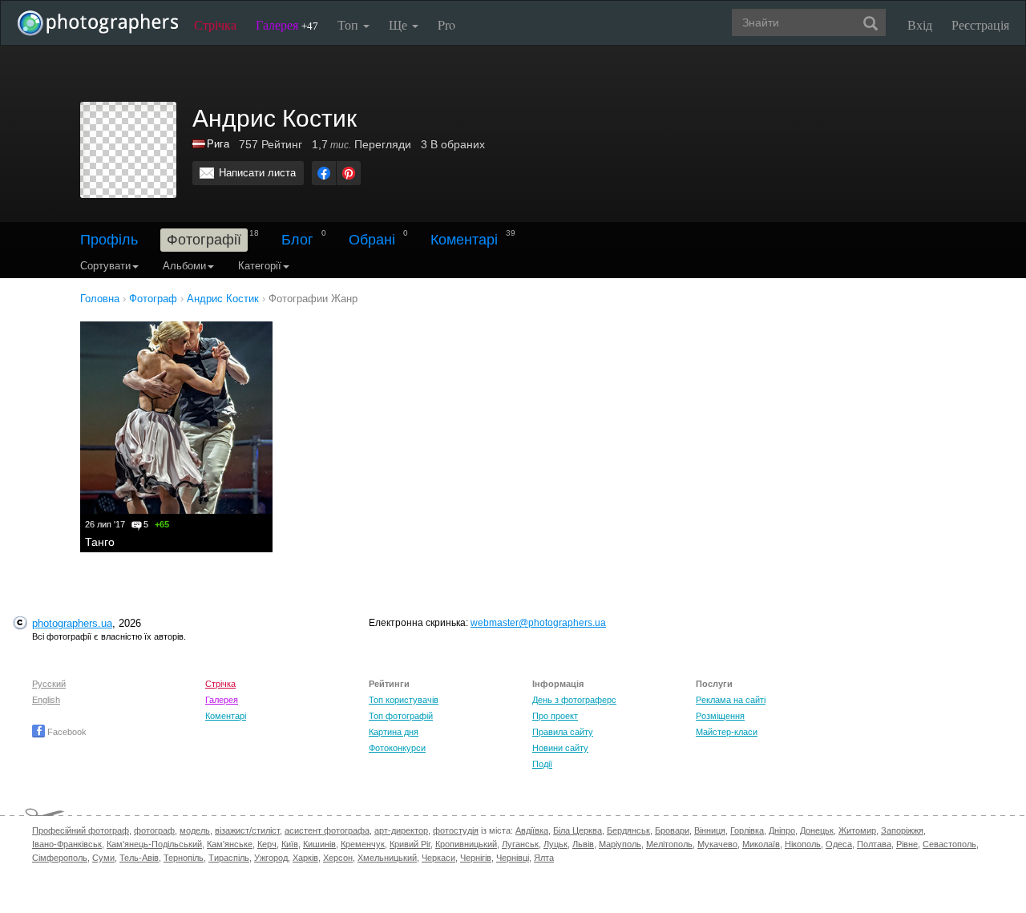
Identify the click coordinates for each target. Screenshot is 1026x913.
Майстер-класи (726, 732)
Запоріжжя (902, 830)
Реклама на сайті (730, 700)
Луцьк (555, 844)
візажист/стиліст (247, 830)
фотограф (154, 830)
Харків (305, 858)
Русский (49, 684)
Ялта (544, 858)
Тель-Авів (139, 858)
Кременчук (363, 844)
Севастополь (949, 844)
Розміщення (720, 716)
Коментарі (464, 240)
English (46, 700)
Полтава (874, 844)
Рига (218, 144)
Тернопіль (184, 858)
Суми (103, 858)
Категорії (259, 266)
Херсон (338, 858)
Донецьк (817, 830)
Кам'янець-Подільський (154, 844)
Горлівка (747, 830)
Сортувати (105, 266)
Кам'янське (229, 844)
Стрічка (215, 24)
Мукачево (717, 844)
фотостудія (456, 830)
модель (195, 830)
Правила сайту (562, 732)
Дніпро (782, 830)
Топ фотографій (401, 716)
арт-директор (401, 830)
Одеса (839, 844)
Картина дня (393, 732)
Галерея (287, 24)
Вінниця (709, 830)
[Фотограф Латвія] (199, 144)
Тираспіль (228, 858)
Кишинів (319, 844)
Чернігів (475, 858)
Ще (399, 24)
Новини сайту (560, 748)
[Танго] (176, 417)
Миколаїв (761, 844)
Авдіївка (531, 830)
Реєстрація (980, 24)
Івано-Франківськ (67, 844)
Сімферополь (59, 858)
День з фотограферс (574, 700)
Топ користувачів (403, 700)
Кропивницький (466, 844)
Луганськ (520, 844)
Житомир (857, 830)
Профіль (109, 240)
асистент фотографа (327, 830)
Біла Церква (577, 830)
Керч (267, 844)
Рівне (907, 844)
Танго (100, 541)
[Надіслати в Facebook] (324, 173)
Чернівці (512, 858)
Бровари (672, 830)
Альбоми (184, 266)
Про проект (555, 716)
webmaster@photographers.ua (538, 622)
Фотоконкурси (397, 748)
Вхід (919, 24)
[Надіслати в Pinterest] (349, 173)
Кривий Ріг (410, 844)
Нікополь (803, 844)
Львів (583, 844)
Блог (297, 240)
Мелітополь (669, 844)
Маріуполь (620, 844)
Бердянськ (628, 830)
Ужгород (271, 858)
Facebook (66, 732)
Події (542, 764)
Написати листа (257, 173)
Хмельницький (387, 858)
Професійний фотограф (80, 830)
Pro (446, 24)
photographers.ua (72, 623)
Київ (289, 844)
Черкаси (438, 858)
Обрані (372, 240)
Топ (349, 24)
